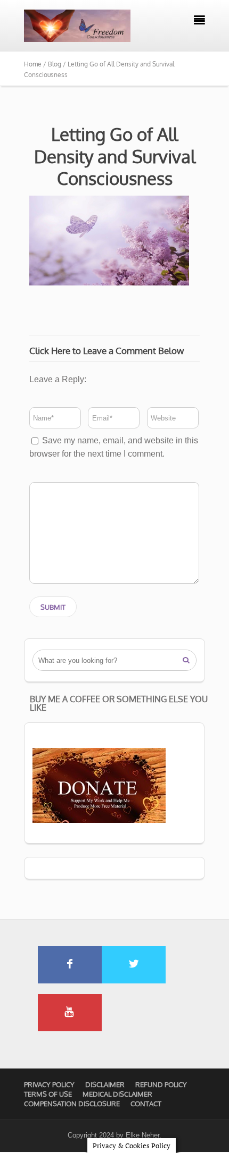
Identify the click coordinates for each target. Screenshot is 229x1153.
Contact (145, 1103)
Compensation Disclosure (72, 1103)
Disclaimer (105, 1084)
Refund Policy (161, 1084)
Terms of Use (48, 1094)
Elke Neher (142, 1135)
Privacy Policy (49, 1084)
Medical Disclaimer (117, 1094)
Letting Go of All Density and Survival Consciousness (114, 156)
